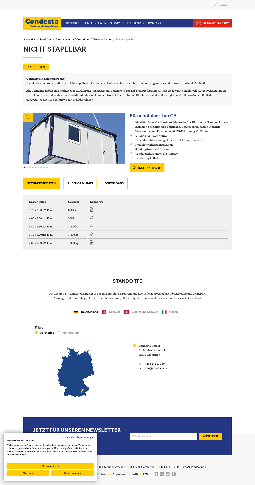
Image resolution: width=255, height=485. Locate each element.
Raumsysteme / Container (72, 39)
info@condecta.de (156, 368)
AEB (145, 474)
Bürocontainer (102, 39)
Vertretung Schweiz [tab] (144, 312)
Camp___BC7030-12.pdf (93, 243)
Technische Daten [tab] (41, 183)
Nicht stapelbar (126, 39)
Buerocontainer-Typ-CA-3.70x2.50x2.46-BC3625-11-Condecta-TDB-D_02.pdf (93, 210)
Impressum (120, 474)
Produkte (45, 39)
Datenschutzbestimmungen (78, 437)
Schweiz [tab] (114, 312)
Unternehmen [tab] (95, 23)
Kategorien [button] (36, 67)
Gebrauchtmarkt (216, 23)
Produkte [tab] (73, 23)
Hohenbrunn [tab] (71, 332)
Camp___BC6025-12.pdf (93, 235)
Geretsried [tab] (47, 332)
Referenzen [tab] (135, 23)
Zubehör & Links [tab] (80, 183)
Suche (223, 4)
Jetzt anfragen (149, 167)
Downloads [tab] (114, 183)
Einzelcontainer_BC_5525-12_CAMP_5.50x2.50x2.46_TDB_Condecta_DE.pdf (93, 227)
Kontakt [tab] (154, 23)
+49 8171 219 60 (154, 363)
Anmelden (210, 436)
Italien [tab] (173, 312)
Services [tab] (116, 23)
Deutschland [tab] (89, 312)
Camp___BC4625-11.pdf (93, 219)
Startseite (29, 39)
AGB (135, 474)
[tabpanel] (127, 222)
